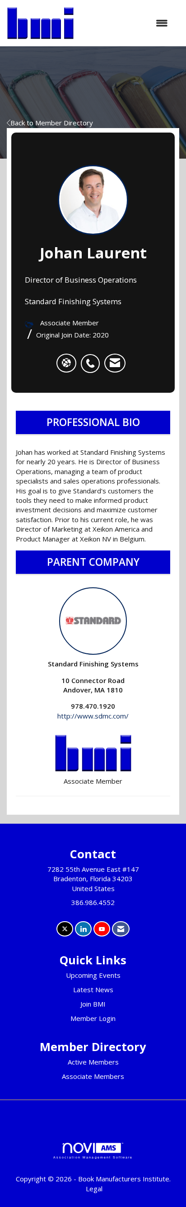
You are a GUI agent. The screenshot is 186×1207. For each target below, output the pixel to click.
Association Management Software (93, 1157)
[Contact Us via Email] (121, 929)
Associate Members (93, 1076)
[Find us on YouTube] (101, 929)
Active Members (93, 1061)
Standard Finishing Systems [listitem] (93, 663)
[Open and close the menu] (125, 23)
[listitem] (92, 359)
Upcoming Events (93, 975)
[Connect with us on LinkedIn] (83, 929)
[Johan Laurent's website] (66, 363)
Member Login (93, 1018)
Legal (94, 1188)
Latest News (93, 989)
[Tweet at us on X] (64, 929)
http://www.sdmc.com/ (93, 715)
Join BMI (93, 1003)
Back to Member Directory (51, 122)
